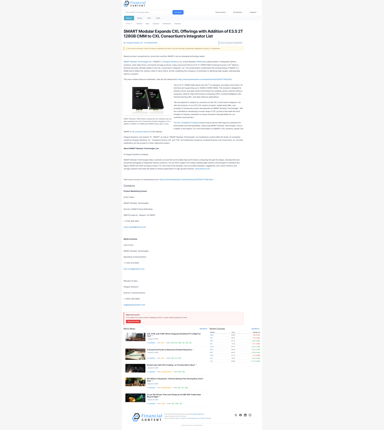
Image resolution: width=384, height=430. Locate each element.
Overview (139, 24)
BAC (211, 344)
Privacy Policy (193, 418)
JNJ (183, 342)
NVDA (211, 355)
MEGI (179, 358)
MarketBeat (152, 342)
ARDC (172, 358)
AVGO (172, 342)
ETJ (176, 358)
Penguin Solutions (171, 62)
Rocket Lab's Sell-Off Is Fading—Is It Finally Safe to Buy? (172, 365)
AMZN (212, 335)
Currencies (155, 24)
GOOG (212, 347)
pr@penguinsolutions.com (134, 305)
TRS (181, 403)
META (211, 349)
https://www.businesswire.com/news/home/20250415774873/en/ (205, 79)
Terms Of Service (205, 418)
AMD (211, 341)
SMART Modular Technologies (136, 62)
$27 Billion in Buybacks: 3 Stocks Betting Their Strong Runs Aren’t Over (175, 380)
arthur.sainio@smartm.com (135, 227)
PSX (183, 387)
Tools (158, 18)
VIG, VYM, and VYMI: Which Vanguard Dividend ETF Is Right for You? (174, 335)
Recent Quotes (220, 12)
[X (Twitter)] (236, 417)
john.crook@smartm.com (134, 269)
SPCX (183, 371)
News (147, 24)
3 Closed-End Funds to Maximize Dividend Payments (170, 350)
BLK (176, 342)
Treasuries (177, 24)
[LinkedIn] (245, 417)
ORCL (211, 358)
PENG (198, 62)
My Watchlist (237, 12)
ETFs (149, 18)
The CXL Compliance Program (186, 123)
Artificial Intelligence (166, 387)
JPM (187, 342)
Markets (129, 18)
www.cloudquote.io (198, 414)
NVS (190, 342)
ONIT (173, 403)
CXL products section (140, 132)
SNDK (186, 387)
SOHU (177, 403)
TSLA (211, 361)
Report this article (133, 321)
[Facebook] (240, 417)
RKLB (179, 371)
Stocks (139, 18)
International (166, 24)
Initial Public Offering (166, 371)
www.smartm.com (202, 169)
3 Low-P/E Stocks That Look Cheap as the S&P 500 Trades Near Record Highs (174, 396)
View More (203, 329)
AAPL (211, 338)
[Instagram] (250, 417)
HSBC (179, 342)
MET (179, 387)
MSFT (211, 352)
